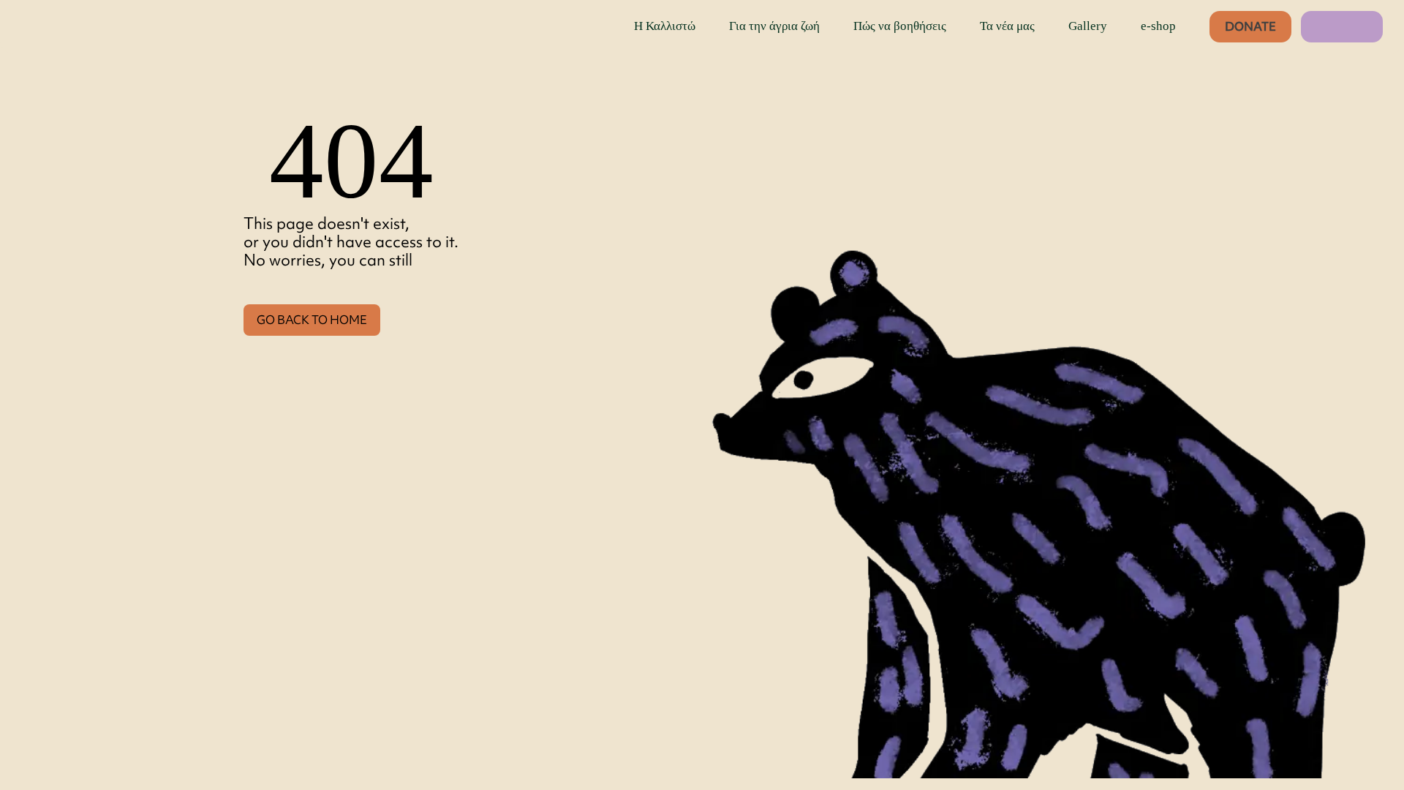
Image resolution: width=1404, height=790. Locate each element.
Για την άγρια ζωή (774, 26)
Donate (1250, 26)
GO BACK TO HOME (312, 320)
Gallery (1087, 26)
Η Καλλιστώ (664, 26)
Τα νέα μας (1007, 26)
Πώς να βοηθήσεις (899, 26)
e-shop (1158, 26)
